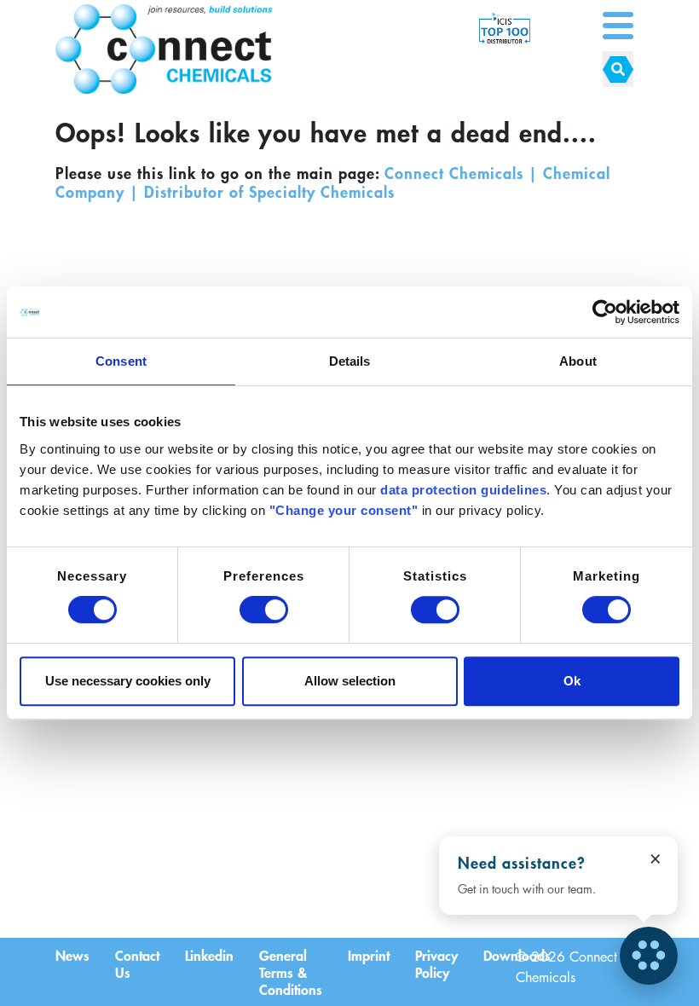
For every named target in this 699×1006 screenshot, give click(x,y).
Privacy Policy (436, 963)
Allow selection (350, 681)
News (72, 955)
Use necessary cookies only (128, 681)
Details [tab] (350, 361)
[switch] (264, 609)
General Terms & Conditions (290, 972)
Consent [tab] (121, 361)
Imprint (369, 955)
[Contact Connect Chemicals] (649, 956)
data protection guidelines (463, 490)
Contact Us (137, 963)
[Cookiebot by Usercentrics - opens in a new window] (604, 312)
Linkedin (209, 955)
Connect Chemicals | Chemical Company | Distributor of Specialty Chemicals (332, 182)
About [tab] (578, 361)
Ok (572, 681)
